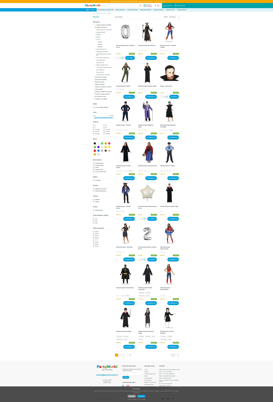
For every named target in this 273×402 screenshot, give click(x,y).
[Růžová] (109, 143)
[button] (168, 5)
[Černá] (95, 143)
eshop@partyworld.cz (107, 375)
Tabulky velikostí (181, 9)
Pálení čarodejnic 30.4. (102, 65)
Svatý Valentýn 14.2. (101, 49)
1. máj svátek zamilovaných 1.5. (104, 67)
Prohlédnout (151, 58)
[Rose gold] (109, 150)
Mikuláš (98, 34)
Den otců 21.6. (100, 72)
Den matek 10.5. (100, 70)
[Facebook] (155, 5)
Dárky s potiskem (120, 9)
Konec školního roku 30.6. (103, 74)
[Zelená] (102, 143)
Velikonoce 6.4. (100, 62)
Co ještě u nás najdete (101, 99)
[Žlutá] (109, 147)
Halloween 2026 (100, 32)
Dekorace (100, 46)
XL (123, 89)
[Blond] (98, 154)
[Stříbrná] (102, 147)
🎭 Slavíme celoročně (100, 27)
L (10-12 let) (141, 292)
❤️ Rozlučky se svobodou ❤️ (105, 9)
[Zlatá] (106, 147)
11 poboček (149, 6)
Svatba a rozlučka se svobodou (103, 91)
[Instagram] (158, 5)
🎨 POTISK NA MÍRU (132, 9)
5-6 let (147, 295)
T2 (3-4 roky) (142, 295)
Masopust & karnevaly (102, 51)
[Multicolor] (95, 147)
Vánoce (98, 37)
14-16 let (171, 130)
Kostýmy (100, 42)
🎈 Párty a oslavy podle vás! (102, 94)
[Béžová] (95, 154)
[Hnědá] (106, 150)
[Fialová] (98, 147)
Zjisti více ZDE (159, 1)
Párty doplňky (99, 89)
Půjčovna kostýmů (159, 9)
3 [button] (123, 355)
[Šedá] (102, 150)
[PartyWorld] (92, 5)
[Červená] (95, 150)
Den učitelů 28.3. (100, 60)
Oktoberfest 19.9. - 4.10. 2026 (104, 29)
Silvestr (98, 39)
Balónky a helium (99, 82)
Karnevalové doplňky (100, 79)
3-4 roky (141, 339)
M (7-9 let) (148, 292)
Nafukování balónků (145, 9)
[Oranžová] (106, 143)
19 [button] (129, 355)
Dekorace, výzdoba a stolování (103, 86)
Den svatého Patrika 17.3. (103, 57)
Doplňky (100, 44)
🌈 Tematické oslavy (100, 96)
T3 (139, 170)
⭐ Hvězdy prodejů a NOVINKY (103, 25)
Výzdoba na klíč (170, 9)
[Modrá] (98, 150)
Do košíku (130, 58)
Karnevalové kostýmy (101, 77)
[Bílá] (98, 143)
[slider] (93, 117)
